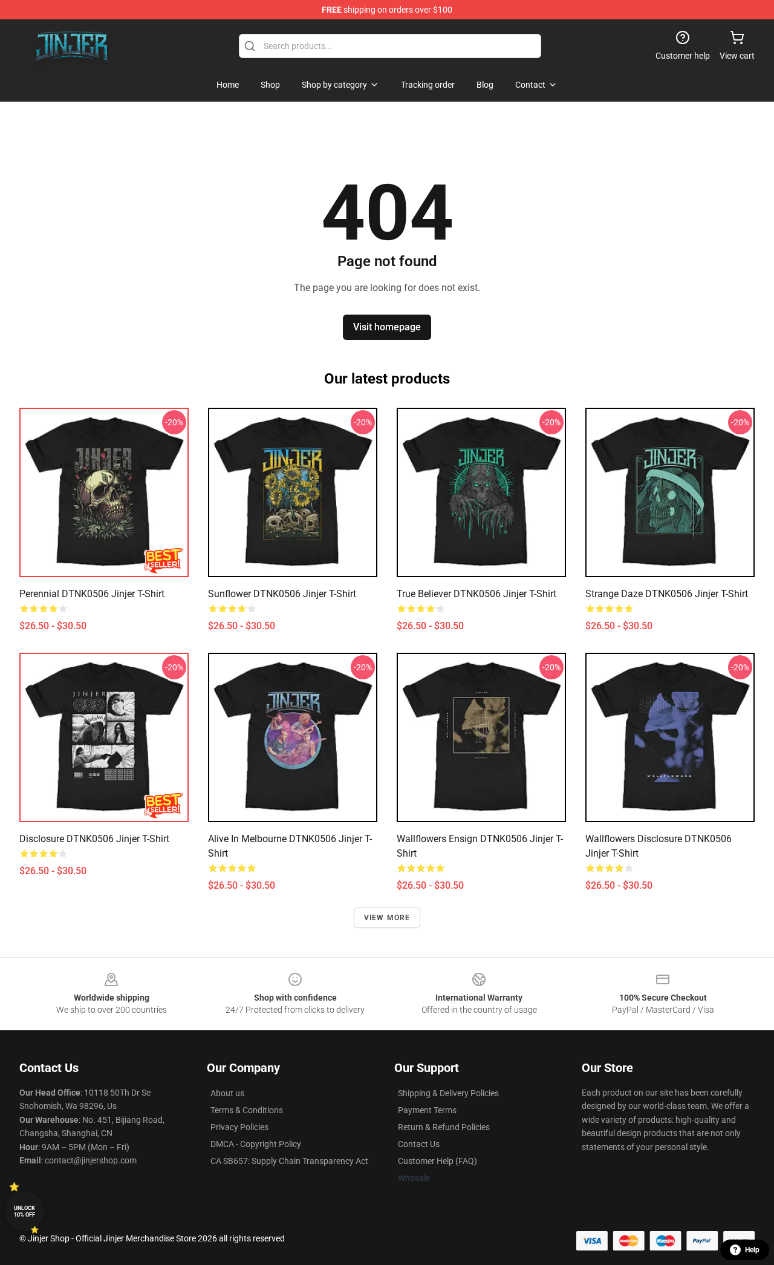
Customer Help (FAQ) (437, 1161)
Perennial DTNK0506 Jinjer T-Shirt (91, 594)
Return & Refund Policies (444, 1127)
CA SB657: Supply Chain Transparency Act (289, 1161)
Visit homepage (387, 327)
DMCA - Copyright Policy (255, 1144)
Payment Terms (427, 1110)
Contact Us (419, 1144)
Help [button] (752, 1250)
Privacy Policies (239, 1127)
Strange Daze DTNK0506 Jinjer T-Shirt (666, 594)
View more (387, 918)
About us (227, 1093)
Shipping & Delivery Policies (448, 1093)
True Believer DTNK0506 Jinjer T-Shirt (476, 594)
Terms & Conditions (246, 1110)
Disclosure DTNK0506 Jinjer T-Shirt (94, 839)
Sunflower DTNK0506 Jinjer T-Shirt (282, 594)
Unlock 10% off (24, 1211)
